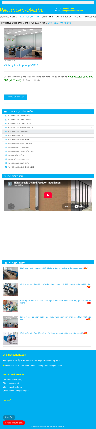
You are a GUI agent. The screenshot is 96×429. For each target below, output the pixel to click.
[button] (40, 30)
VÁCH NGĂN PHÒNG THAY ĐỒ (20, 143)
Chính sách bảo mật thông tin (16, 391)
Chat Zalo (9, 417)
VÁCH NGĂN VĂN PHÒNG (18, 131)
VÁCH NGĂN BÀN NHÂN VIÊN (19, 120)
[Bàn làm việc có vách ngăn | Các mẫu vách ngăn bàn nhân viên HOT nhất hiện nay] (11, 323)
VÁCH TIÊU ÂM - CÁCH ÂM (18, 159)
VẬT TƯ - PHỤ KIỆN (63, 17)
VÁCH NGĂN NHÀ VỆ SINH (18, 139)
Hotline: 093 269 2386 (14, 423)
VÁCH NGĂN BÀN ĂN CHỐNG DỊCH (21, 167)
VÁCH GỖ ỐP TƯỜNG (16, 155)
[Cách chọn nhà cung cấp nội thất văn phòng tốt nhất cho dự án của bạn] (11, 274)
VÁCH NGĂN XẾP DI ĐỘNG (18, 147)
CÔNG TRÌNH (47, 17)
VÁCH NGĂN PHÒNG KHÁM (18, 163)
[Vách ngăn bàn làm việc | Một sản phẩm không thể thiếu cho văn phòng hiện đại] (11, 290)
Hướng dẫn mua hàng (12, 379)
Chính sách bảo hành (12, 387)
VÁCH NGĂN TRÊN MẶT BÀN (19, 124)
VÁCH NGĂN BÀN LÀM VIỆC (19, 116)
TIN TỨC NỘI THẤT (15, 263)
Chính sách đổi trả (11, 383)
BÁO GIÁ (78, 17)
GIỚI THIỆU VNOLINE (8, 17)
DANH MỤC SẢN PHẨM (29, 17)
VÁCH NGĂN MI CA (15, 135)
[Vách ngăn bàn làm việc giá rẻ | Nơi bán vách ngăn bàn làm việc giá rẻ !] (11, 339)
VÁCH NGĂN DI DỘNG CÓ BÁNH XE (22, 151)
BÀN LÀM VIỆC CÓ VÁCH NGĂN (20, 127)
